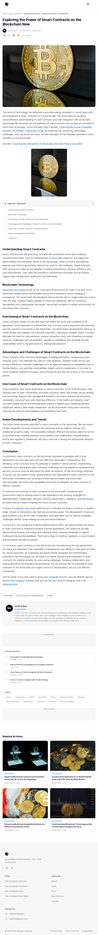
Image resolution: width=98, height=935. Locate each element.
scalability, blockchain (25, 508)
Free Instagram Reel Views (16, 896)
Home (5, 14)
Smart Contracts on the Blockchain (30, 595)
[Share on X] (9, 35)
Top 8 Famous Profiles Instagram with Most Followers (31, 672)
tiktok (32, 697)
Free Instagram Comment (16, 886)
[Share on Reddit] (18, 35)
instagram (52, 701)
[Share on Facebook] (4, 35)
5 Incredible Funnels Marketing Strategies (26, 657)
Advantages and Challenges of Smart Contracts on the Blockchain (35, 224)
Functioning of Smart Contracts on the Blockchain (28, 219)
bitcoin (53, 697)
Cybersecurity (28, 701)
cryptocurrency (20, 697)
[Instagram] (7, 868)
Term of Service (72, 931)
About (54, 881)
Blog (10, 14)
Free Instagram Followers (16, 881)
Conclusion (12, 238)
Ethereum (80, 697)
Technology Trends (66, 697)
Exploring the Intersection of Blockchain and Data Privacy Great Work (48, 144)
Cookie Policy (87, 931)
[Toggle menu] (88, 4)
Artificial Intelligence (67, 701)
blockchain (57, 258)
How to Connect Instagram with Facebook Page (29, 680)
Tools (54, 886)
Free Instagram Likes (14, 891)
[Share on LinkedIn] (14, 35)
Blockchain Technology (17, 214)
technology (87, 499)
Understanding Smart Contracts (21, 210)
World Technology (12, 701)
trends (49, 595)
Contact (55, 901)
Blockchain (18, 14)
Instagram (54, 577)
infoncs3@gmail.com (19, 919)
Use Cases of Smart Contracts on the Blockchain (28, 229)
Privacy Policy (56, 931)
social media (42, 697)
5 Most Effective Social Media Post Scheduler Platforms (32, 665)
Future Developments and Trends (21, 233)
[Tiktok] (12, 868)
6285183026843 (17, 914)
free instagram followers (22, 580)
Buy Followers (58, 896)
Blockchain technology (14, 290)
